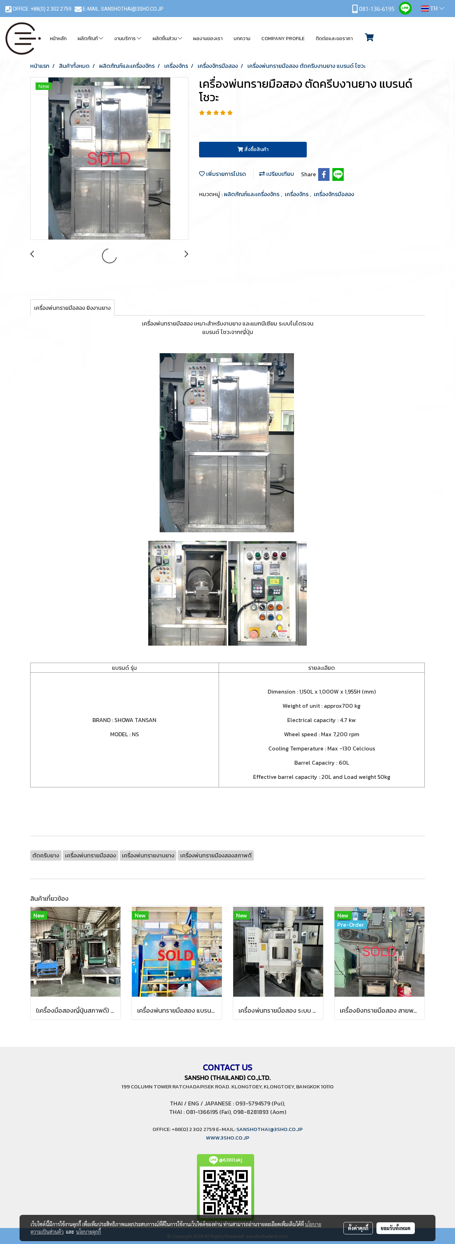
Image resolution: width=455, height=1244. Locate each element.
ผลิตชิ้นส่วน (165, 38)
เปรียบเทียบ (279, 173)
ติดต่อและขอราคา (334, 38)
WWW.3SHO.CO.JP (227, 1137)
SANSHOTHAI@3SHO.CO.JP (132, 9)
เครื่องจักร (297, 194)
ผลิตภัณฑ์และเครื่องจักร (252, 194)
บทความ (242, 38)
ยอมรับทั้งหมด (396, 1228)
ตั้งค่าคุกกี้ (358, 1228)
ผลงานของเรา (208, 38)
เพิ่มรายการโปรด (225, 173)
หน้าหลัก (58, 38)
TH (434, 8)
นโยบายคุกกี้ (88, 1231)
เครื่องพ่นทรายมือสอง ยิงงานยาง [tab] (72, 307)
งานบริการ (125, 38)
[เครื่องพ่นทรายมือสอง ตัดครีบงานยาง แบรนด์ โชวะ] (109, 158)
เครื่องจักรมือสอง (334, 194)
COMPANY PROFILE (283, 38)
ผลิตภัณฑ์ (88, 38)
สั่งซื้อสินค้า (255, 149)
